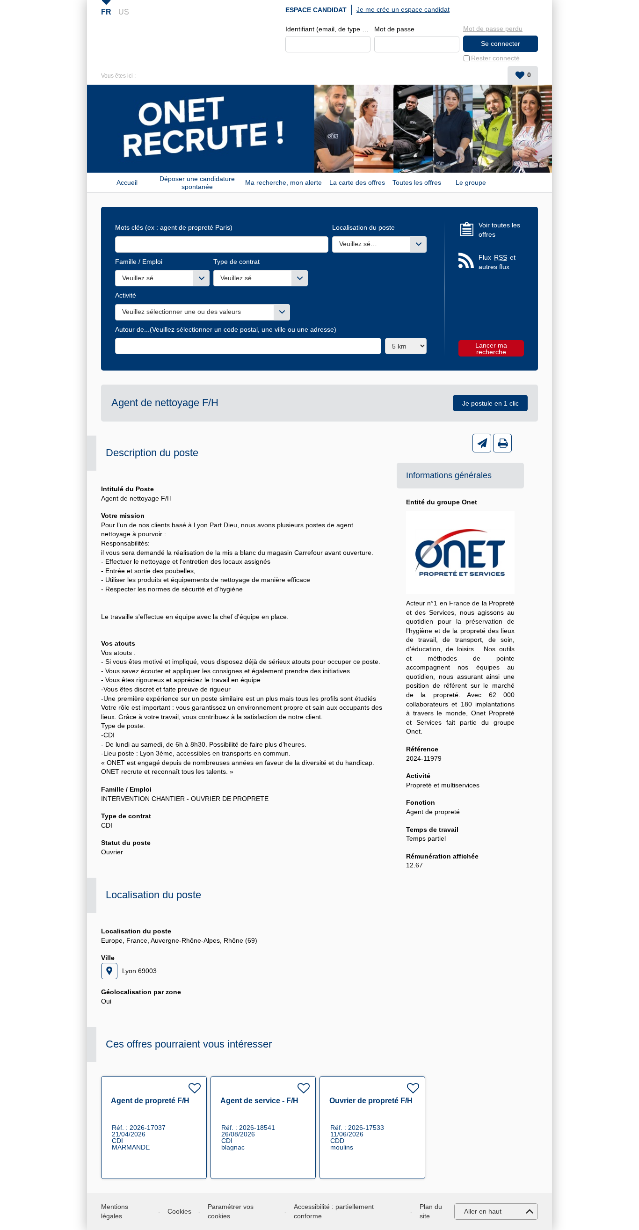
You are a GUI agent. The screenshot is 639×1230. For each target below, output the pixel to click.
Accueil (127, 182)
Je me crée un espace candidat (403, 9)
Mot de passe (394, 29)
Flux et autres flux (497, 262)
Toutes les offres (416, 182)
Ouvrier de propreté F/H (371, 1101)
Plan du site (431, 1211)
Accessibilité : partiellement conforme (334, 1211)
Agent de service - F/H (259, 1101)
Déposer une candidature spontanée (197, 182)
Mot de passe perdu (493, 28)
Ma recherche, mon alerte (283, 182)
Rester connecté (495, 58)
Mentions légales (114, 1211)
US (123, 12)
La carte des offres (357, 182)
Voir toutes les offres (499, 229)
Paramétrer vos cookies (231, 1211)
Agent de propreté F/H (150, 1101)
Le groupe (471, 182)
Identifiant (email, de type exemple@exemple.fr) (327, 29)
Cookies (179, 1211)
